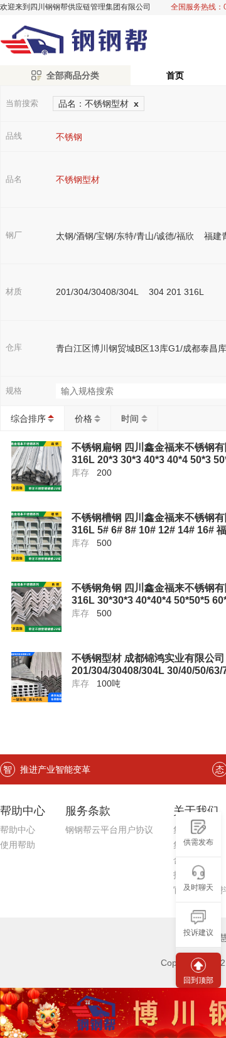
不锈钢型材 (78, 179)
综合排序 (28, 419)
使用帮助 (17, 845)
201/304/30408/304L (97, 292)
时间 (130, 419)
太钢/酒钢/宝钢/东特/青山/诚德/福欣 (125, 236)
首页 (175, 75)
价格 (83, 419)
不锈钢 (69, 137)
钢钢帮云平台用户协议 (109, 830)
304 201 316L (176, 292)
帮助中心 (17, 830)
